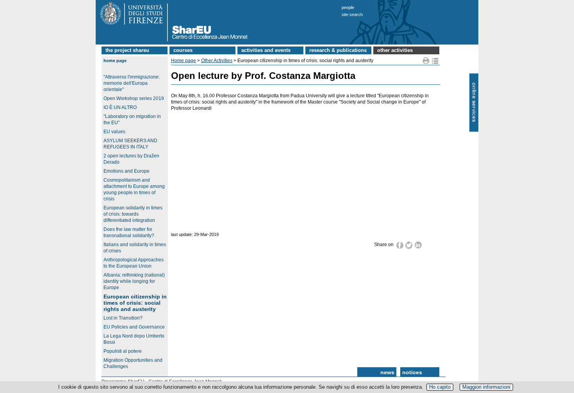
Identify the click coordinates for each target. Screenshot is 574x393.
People (348, 7)
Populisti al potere (122, 351)
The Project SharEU (127, 50)
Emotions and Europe (126, 171)
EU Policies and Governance (134, 327)
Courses (183, 50)
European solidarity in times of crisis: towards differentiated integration (132, 214)
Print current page (426, 60)
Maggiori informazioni (486, 387)
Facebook (400, 244)
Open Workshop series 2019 (133, 98)
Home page (115, 60)
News (387, 372)
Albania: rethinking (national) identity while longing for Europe (134, 281)
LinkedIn (418, 244)
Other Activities (395, 50)
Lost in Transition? (123, 318)
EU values (114, 131)
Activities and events (266, 50)
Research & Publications (338, 50)
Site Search (352, 14)
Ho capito (440, 387)
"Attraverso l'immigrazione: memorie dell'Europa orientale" (131, 83)
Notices (412, 372)
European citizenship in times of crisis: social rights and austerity (135, 302)
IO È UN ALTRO (120, 107)
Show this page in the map (435, 60)
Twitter (409, 245)
